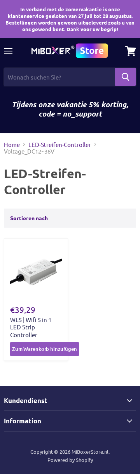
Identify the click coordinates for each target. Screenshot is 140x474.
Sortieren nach (29, 218)
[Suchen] (125, 77)
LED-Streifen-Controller (59, 144)
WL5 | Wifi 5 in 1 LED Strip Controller (30, 327)
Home (12, 144)
